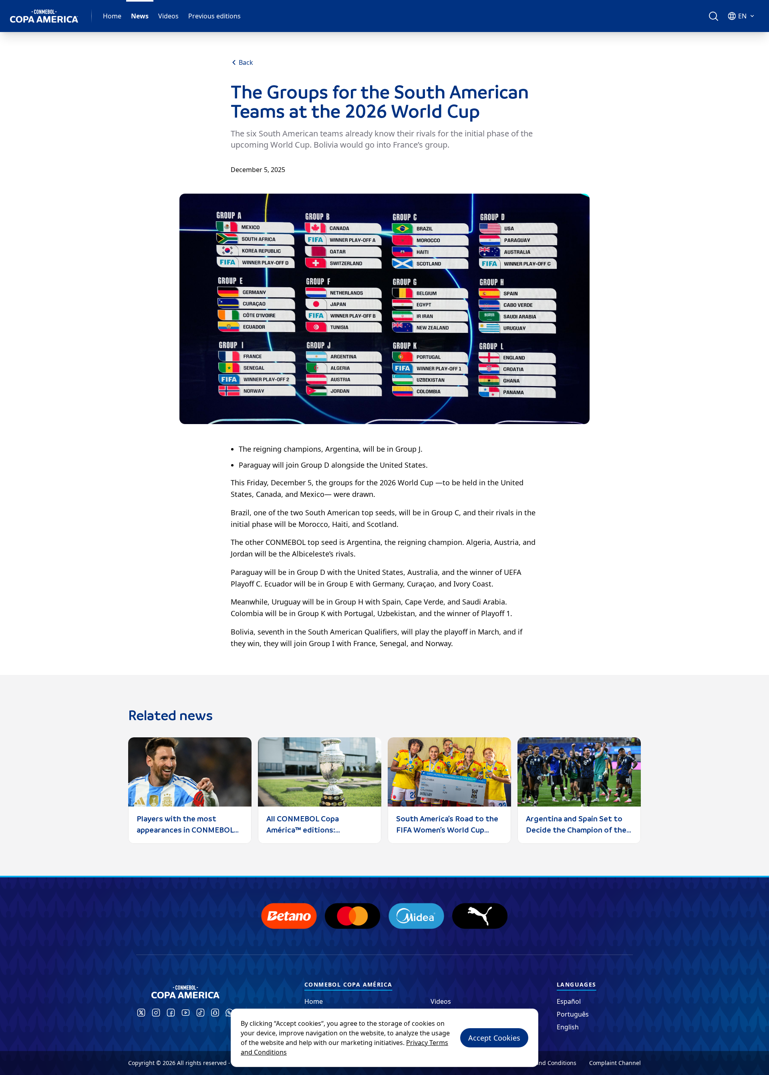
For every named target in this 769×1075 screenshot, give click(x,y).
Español (569, 1001)
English (568, 1027)
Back (246, 62)
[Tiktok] (200, 1012)
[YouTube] (186, 1012)
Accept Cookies (494, 1038)
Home (112, 16)
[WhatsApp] (229, 1012)
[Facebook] (171, 1012)
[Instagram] (156, 1012)
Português (573, 1014)
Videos (168, 16)
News (140, 16)
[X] (141, 1012)
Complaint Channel (615, 1063)
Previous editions (214, 16)
